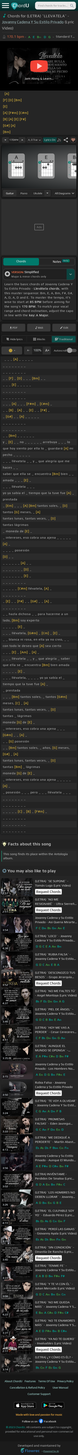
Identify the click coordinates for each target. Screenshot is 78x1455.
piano (23, 193)
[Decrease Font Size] (28, 350)
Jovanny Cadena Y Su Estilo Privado (33, 22)
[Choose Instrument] (47, 193)
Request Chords (48, 892)
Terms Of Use (46, 1381)
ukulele (37, 193)
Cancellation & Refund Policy (27, 1387)
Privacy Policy (65, 1381)
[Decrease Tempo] (5, 140)
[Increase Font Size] (47, 350)
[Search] (71, 6)
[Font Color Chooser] (11, 350)
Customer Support (39, 1393)
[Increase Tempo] (22, 140)
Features (30, 1381)
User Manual (60, 1387)
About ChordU (13, 1381)
